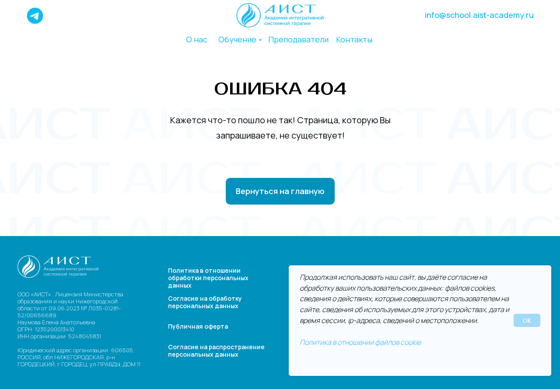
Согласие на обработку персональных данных (205, 302)
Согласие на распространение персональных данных (216, 350)
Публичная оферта (198, 326)
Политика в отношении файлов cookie (360, 342)
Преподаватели (298, 39)
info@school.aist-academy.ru (479, 15)
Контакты (354, 39)
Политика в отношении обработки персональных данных (208, 277)
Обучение (237, 39)
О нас (196, 39)
